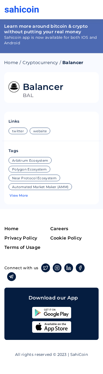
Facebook (80, 267)
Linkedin (68, 267)
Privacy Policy (20, 238)
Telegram (11, 276)
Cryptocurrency (40, 62)
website (40, 131)
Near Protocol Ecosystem (34, 178)
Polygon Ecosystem (29, 169)
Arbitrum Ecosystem (30, 160)
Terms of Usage (22, 247)
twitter (18, 131)
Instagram (57, 267)
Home (11, 62)
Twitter (45, 267)
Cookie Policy (66, 238)
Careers (59, 228)
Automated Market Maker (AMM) (40, 187)
